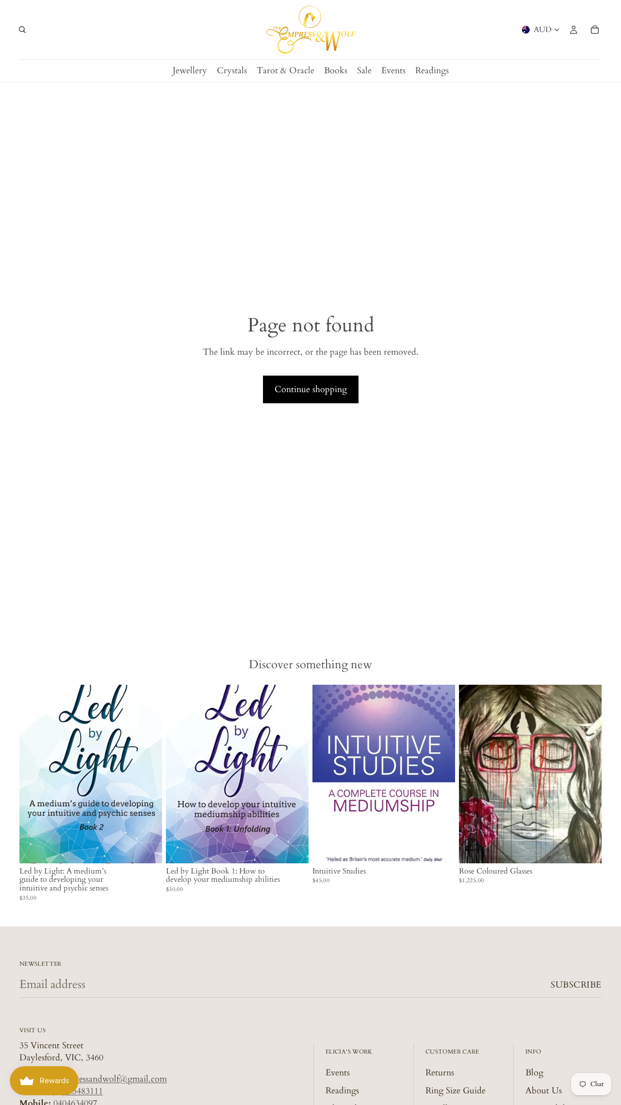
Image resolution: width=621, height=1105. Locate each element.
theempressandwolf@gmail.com (107, 1078)
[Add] (147, 848)
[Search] (22, 29)
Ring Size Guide (455, 1090)
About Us (543, 1090)
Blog (534, 1072)
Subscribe (576, 985)
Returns (439, 1072)
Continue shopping (311, 389)
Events (338, 1072)
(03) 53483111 (77, 1091)
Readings (342, 1090)
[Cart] (594, 29)
